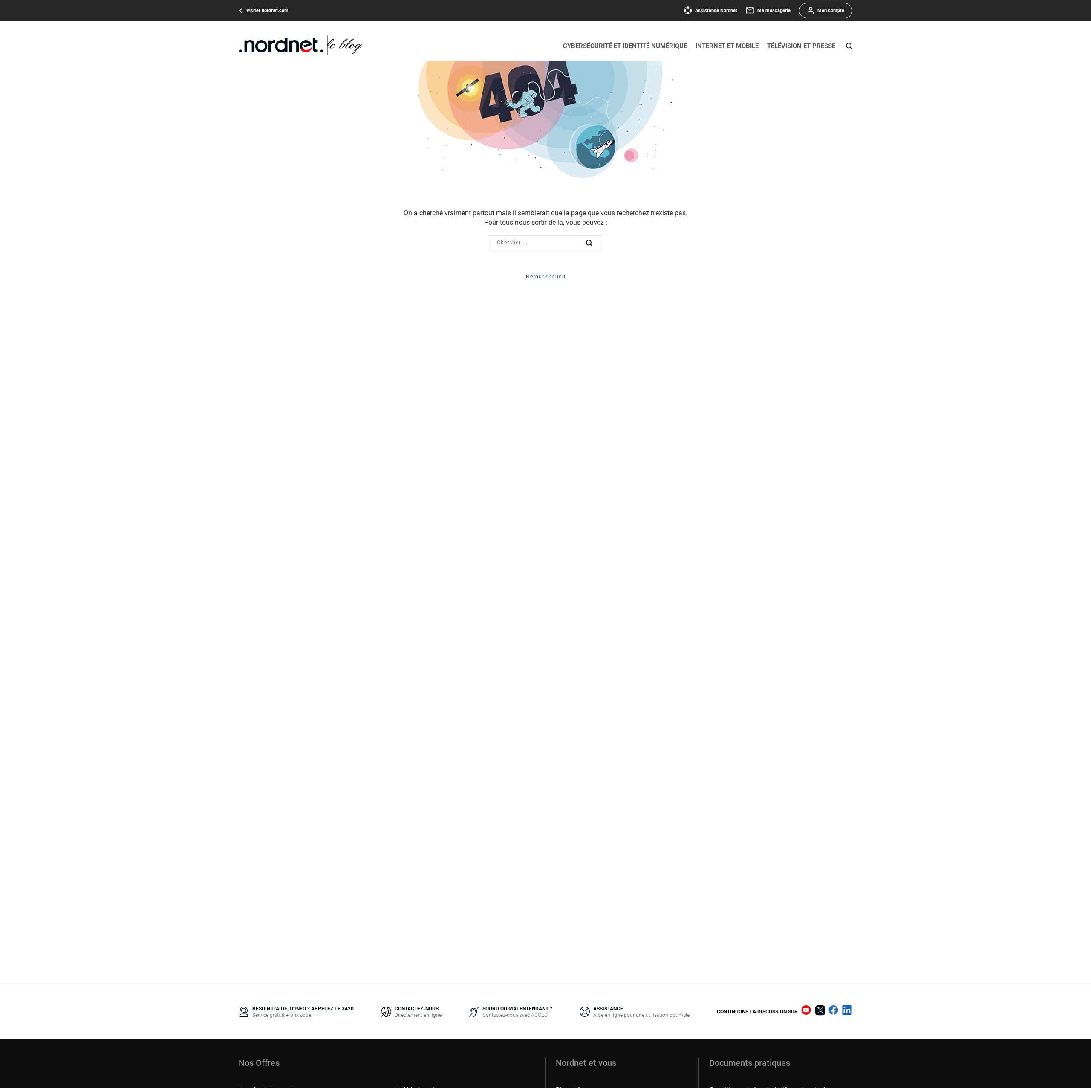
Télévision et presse (801, 46)
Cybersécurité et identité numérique (625, 46)
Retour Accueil (546, 277)
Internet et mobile (727, 46)
